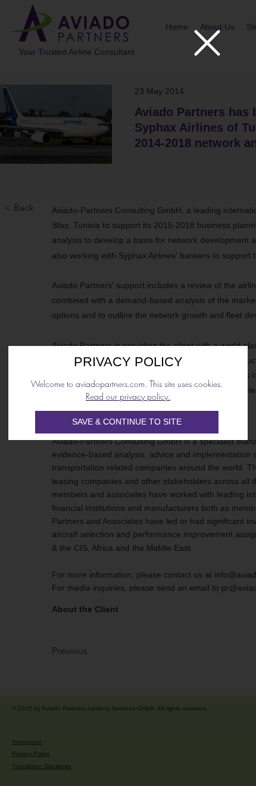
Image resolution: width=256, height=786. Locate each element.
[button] (207, 43)
